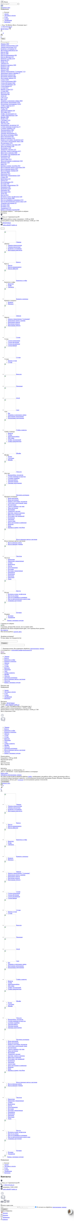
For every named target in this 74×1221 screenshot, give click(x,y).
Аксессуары (6, 159)
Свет (4, 97)
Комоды (5, 107)
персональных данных (37, 648)
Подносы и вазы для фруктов (11, 196)
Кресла (4, 52)
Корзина (5, 1215)
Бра (4, 99)
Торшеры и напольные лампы (12, 101)
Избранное (6, 1217)
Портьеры (5, 190)
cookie (30, 776)
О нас (6, 17)
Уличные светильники (9, 133)
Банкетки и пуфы (8, 58)
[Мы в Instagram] (4, 766)
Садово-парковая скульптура (10, 127)
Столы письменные (8, 84)
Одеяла (4, 177)
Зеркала (5, 70)
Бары (4, 164)
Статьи (6, 18)
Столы (5, 79)
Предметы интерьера (9, 135)
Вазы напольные (7, 136)
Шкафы (5, 117)
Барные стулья (7, 89)
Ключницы (5, 156)
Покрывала (5, 187)
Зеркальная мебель (8, 110)
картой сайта (18, 631)
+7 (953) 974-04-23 (6, 26)
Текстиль (5, 172)
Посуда (5, 195)
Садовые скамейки (8, 128)
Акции (6, 14)
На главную (4, 630)
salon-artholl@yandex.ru (10, 225)
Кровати (5, 66)
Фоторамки (6, 148)
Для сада (5, 123)
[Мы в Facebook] (5, 766)
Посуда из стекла (8, 198)
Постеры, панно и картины (11, 151)
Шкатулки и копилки (9, 153)
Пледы (4, 180)
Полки (4, 118)
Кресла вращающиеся (9, 55)
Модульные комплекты (9, 50)
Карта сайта (4, 773)
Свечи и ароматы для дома (11, 144)
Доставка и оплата (10, 15)
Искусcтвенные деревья (9, 170)
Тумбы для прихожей (8, 114)
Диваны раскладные (9, 47)
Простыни (6, 192)
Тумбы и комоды (8, 105)
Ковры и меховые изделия (10, 209)
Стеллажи (5, 120)
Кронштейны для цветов (10, 125)
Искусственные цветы (9, 169)
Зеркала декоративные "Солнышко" (13, 71)
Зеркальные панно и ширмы (10, 73)
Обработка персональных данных (11, 775)
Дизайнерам (8, 20)
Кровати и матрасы (8, 65)
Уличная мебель (7, 130)
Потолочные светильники (11, 104)
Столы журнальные (8, 81)
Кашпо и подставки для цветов (12, 140)
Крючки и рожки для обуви (10, 166)
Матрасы (5, 68)
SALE (3, 96)
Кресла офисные (7, 57)
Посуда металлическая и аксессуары (13, 201)
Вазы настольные (8, 138)
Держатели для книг (8, 149)
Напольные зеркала (8, 75)
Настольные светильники (10, 102)
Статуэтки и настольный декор (12, 141)
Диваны (5, 44)
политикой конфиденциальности (21, 650)
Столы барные (6, 86)
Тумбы (4, 109)
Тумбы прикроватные (9, 115)
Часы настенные (7, 146)
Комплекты (5, 179)
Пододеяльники (7, 182)
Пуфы (4, 62)
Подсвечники (7, 143)
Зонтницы (5, 157)
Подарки (5, 205)
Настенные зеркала (8, 76)
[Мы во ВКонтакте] (2, 766)
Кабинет (5, 1219)
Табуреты (5, 63)
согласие (20, 779)
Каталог (5, 1213)
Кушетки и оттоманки (8, 49)
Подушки (5, 183)
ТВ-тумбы (5, 112)
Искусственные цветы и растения (13, 167)
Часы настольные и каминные (12, 161)
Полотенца (6, 188)
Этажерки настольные (8, 203)
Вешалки (5, 162)
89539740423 (5, 29)
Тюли (4, 193)
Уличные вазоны (7, 131)
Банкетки (5, 60)
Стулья (4, 88)
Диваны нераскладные (9, 45)
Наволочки (5, 174)
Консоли (5, 92)
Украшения (6, 208)
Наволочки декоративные (10, 175)
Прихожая (5, 94)
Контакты (7, 22)
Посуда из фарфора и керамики (12, 200)
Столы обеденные (8, 83)
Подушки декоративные (9, 185)
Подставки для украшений (10, 154)
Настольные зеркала (8, 78)
